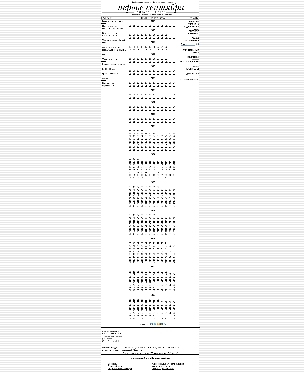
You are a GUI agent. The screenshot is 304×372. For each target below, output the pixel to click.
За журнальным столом (113, 64)
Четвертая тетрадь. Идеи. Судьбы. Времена (114, 48)
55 (154, 139)
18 (150, 35)
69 (162, 136)
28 (142, 144)
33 (162, 144)
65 (146, 136)
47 (170, 141)
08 (158, 25)
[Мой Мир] (161, 324)
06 (150, 25)
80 (158, 133)
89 (146, 187)
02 (134, 25)
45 (162, 141)
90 (150, 187)
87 (138, 131)
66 (150, 136)
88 (142, 131)
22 (166, 35)
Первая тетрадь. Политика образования (113, 27)
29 (146, 144)
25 (130, 144)
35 (170, 144)
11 (170, 25)
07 (154, 25)
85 (130, 131)
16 (142, 35)
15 (138, 35)
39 (138, 141)
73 (130, 133)
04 (142, 25)
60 (174, 139)
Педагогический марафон (120, 368)
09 (162, 25)
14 (134, 35)
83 (170, 133)
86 (134, 131)
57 (162, 139)
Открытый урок (115, 366)
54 (150, 139)
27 (138, 144)
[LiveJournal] (165, 324)
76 (142, 133)
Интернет (106, 54)
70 (166, 136)
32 (158, 144)
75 (138, 133)
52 (142, 139)
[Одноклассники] (158, 324)
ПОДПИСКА (193, 57)
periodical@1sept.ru (132, 350)
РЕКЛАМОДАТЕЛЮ (190, 61)
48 (174, 141)
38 (134, 141)
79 (154, 133)
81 (162, 133)
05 (146, 25)
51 (138, 139)
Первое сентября (190, 79)
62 (134, 136)
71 (170, 136)
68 (158, 136)
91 (154, 187)
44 (158, 141)
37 (130, 141)
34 (166, 144)
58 (166, 139)
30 (150, 144)
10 (166, 25)
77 (146, 133)
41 (146, 141)
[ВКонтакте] (151, 324)
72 (174, 136)
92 (158, 187)
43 (154, 141)
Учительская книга (161, 366)
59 (170, 139)
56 (158, 139)
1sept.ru (173, 353)
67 (154, 136)
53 (146, 139)
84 (174, 133)
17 (146, 35)
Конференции (108, 69)
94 (166, 243)
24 (174, 71)
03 (138, 25)
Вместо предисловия (112, 21)
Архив (105, 78)
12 (174, 25)
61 (130, 136)
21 (162, 35)
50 (134, 139)
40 (142, 141)
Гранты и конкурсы (111, 73)
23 (170, 71)
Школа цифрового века (163, 368)
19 (154, 35)
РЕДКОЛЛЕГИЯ (192, 73)
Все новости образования (108, 84)
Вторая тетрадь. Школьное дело (110, 34)
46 (166, 141)
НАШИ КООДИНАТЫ (193, 67)
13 (130, 35)
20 (158, 35)
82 (166, 133)
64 (142, 136)
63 (138, 136)
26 (134, 144)
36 (174, 144)
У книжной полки (110, 59)
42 (150, 141)
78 (150, 133)
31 (154, 144)
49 (130, 139)
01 (130, 25)
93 (162, 243)
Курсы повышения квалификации (168, 364)
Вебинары (112, 364)
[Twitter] (155, 324)
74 (134, 133)
